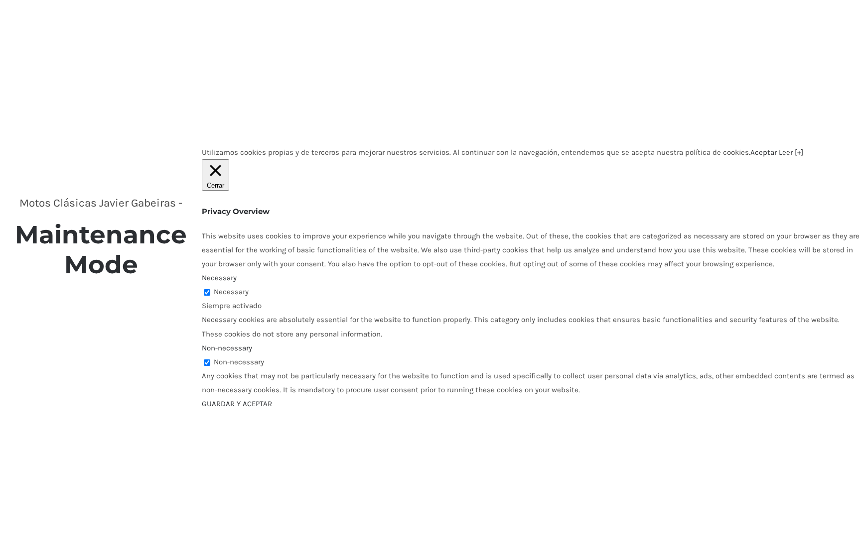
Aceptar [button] (763, 152)
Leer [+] (791, 152)
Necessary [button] (219, 277)
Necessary (231, 291)
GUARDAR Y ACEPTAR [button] (237, 403)
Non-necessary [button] (227, 347)
